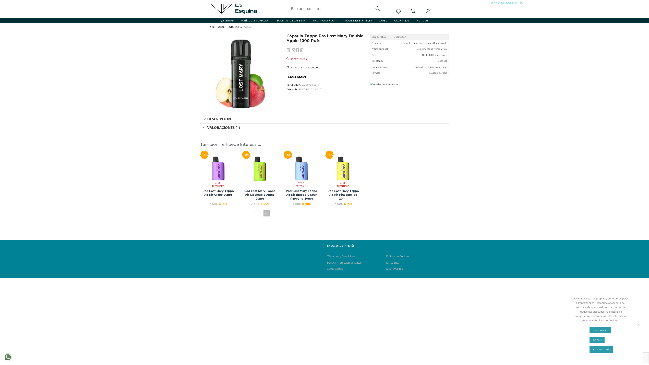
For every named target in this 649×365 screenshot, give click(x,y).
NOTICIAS (422, 20)
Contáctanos (335, 269)
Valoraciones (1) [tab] (223, 127)
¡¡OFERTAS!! (227, 20)
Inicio (212, 26)
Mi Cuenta (392, 262)
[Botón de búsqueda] (377, 8)
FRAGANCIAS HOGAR (325, 20)
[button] (266, 213)
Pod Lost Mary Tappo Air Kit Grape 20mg (218, 192)
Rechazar (597, 340)
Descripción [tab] (219, 119)
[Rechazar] (638, 324)
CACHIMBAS (402, 20)
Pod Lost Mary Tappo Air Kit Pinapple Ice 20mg (343, 194)
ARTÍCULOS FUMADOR (255, 20)
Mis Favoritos (394, 269)
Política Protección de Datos (344, 262)
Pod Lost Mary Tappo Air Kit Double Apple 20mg (259, 194)
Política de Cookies (397, 256)
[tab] (324, 119)
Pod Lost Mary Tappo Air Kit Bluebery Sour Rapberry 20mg (301, 194)
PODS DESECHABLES (358, 20)
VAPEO (383, 20)
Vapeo (221, 26)
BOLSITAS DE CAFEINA (290, 20)
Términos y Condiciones (342, 256)
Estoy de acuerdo (600, 330)
